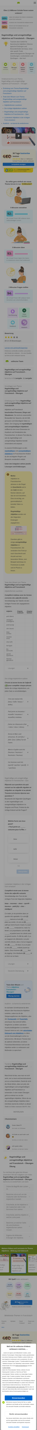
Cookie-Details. (6, 1367)
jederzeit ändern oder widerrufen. (16, 1387)
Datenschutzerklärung (21, 1365)
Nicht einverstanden (18, 1414)
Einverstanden (18, 1398)
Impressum (25, 1427)
